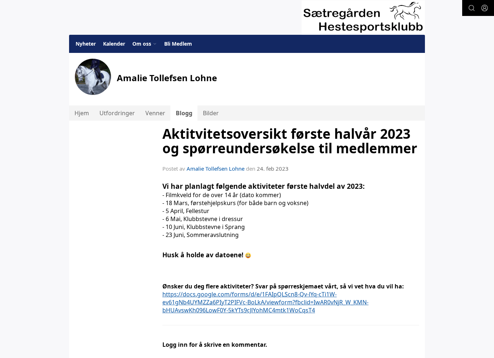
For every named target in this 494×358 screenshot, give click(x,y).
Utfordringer (117, 113)
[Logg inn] (484, 7)
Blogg (184, 113)
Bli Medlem (178, 43)
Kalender (114, 43)
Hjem (81, 113)
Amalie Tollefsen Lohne (215, 168)
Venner (155, 113)
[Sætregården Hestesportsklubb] (363, 17)
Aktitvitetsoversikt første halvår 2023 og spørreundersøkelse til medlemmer (289, 141)
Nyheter (86, 43)
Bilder (211, 113)
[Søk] (471, 7)
